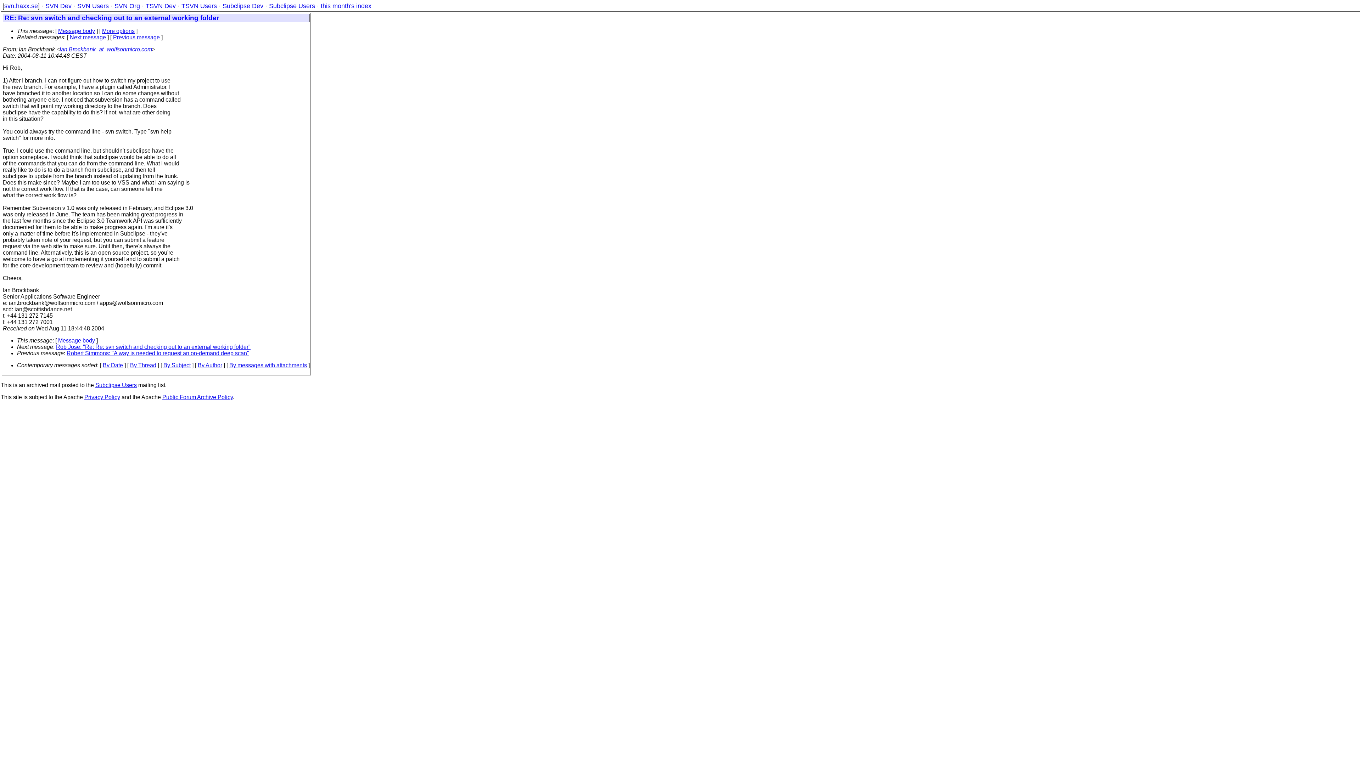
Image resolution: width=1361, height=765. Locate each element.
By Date (113, 365)
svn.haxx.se (21, 6)
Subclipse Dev (243, 6)
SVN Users (93, 6)
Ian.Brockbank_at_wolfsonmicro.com (106, 49)
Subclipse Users (292, 6)
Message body (76, 31)
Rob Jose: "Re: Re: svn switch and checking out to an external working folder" (153, 347)
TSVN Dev (161, 6)
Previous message (136, 37)
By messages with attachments (268, 365)
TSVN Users (199, 6)
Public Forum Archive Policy (197, 397)
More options (118, 31)
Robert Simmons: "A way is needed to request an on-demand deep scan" (158, 353)
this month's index (346, 6)
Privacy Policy (102, 397)
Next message (88, 37)
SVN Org (127, 6)
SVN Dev (58, 6)
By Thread (143, 365)
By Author (210, 365)
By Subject (177, 365)
